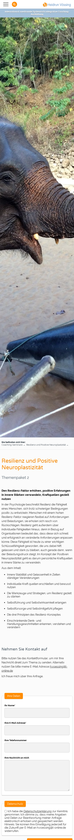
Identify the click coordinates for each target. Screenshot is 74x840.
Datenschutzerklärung (38, 811)
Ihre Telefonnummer (15, 740)
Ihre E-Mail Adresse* (15, 723)
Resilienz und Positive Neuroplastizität (46, 444)
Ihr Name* (9, 705)
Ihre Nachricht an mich (16, 757)
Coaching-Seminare (12, 444)
